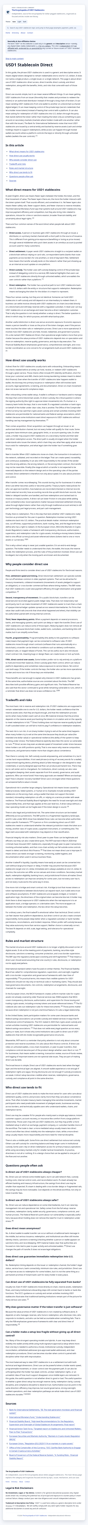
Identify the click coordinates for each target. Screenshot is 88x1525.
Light (19, 22)
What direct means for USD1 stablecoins (26, 151)
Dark (24, 22)
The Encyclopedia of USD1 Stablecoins (28, 10)
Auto (14, 22)
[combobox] (44, 27)
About (23, 33)
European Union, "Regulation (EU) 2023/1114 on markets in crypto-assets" (41, 1443)
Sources (12, 180)
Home (8, 33)
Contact (30, 33)
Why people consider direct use (23, 160)
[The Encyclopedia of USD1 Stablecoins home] (8, 12)
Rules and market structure (21, 168)
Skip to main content (15, 58)
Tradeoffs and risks (17, 164)
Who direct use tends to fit (20, 172)
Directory (15, 33)
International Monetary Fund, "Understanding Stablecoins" (34, 1417)
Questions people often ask (21, 176)
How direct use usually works (22, 155)
